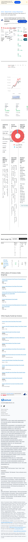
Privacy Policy (4, 410)
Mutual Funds (8, 11)
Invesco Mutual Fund (18, 11)
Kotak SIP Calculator (14, 494)
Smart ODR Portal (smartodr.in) (20, 531)
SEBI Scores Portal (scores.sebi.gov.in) (17, 527)
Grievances (3, 412)
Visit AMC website (9, 393)
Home (2, 11)
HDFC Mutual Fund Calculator (7, 477)
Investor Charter (4, 413)
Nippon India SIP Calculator (21, 493)
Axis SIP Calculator (17, 496)
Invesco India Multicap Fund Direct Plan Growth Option (13, 349)
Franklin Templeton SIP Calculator (8, 493)
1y (15, 244)
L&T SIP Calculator (5, 494)
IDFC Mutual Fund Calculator (17, 485)
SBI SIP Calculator (13, 491)
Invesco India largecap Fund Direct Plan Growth (12, 286)
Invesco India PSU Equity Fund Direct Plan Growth (12, 360)
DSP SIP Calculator (9, 496)
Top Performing (23, 238)
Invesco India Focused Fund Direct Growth (11, 331)
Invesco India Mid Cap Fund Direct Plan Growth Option (13, 372)
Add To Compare (22, 21)
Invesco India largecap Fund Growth (9, 299)
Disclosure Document (5, 415)
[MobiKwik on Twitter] (4, 406)
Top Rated (15, 238)
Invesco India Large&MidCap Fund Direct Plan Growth (13, 337)
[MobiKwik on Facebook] (1, 406)
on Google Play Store (19, 528)
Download (17, 2)
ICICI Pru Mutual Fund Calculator (7, 479)
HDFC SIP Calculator (5, 491)
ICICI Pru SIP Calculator (22, 491)
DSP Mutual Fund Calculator (18, 484)
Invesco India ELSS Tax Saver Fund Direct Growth (12, 383)
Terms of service (4, 409)
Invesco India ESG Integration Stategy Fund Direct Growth (14, 326)
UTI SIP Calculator (9, 498)
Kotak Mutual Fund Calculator (17, 482)
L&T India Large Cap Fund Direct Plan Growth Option (5, 263)
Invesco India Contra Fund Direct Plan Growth (11, 321)
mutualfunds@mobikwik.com (7, 402)
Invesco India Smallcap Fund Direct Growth (11, 343)
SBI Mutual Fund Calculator (19, 477)
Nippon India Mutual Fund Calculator (15, 481)
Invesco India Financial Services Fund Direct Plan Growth (14, 354)
